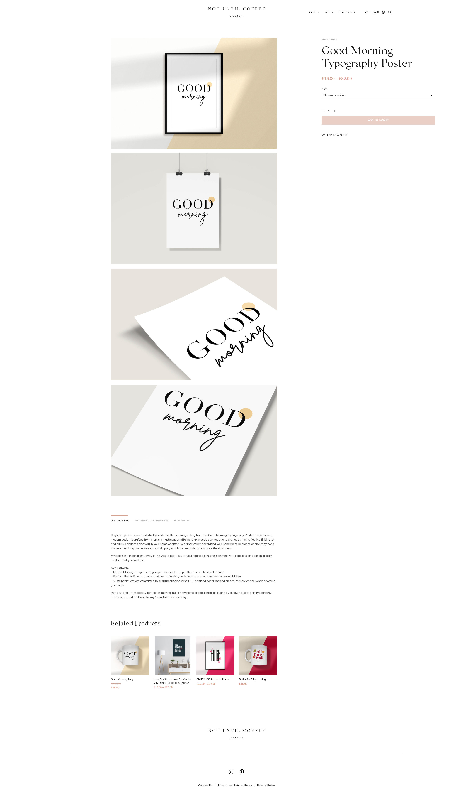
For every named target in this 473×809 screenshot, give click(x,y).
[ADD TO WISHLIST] (130, 669)
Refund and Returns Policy (235, 785)
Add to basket (378, 120)
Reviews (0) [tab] (182, 520)
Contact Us (205, 785)
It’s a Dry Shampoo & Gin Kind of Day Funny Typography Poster (172, 681)
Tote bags (347, 12)
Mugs (329, 12)
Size (324, 89)
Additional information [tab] (151, 520)
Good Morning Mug (122, 679)
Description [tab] (119, 520)
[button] (367, 12)
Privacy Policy (266, 785)
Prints (314, 12)
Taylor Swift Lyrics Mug (252, 679)
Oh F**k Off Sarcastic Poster (213, 679)
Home (325, 39)
